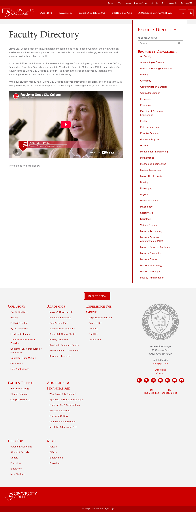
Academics (56, 306)
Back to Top (96, 296)
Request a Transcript (60, 356)
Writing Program (148, 225)
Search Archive (147, 38)
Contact (160, 373)
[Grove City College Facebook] (139, 380)
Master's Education (150, 259)
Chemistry (145, 80)
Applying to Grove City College (66, 399)
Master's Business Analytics (155, 247)
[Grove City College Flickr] (174, 380)
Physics (144, 194)
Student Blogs (169, 392)
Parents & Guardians (21, 446)
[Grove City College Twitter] (146, 380)
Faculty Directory (58, 339)
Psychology (146, 206)
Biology (144, 74)
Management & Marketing (154, 151)
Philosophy (146, 188)
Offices (53, 452)
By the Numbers (19, 328)
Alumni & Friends (19, 452)
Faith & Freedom (19, 323)
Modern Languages (150, 170)
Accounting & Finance (152, 62)
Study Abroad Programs (62, 328)
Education (145, 105)
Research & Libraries (60, 317)
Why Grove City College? (62, 394)
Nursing (144, 182)
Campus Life (95, 323)
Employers (16, 468)
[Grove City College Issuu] (167, 380)
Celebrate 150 (186, 3)
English (144, 121)
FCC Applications (19, 369)
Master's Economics (150, 253)
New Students (17, 474)
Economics (146, 99)
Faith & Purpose (21, 383)
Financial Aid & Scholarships (64, 405)
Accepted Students (59, 410)
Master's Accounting (151, 231)
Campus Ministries (20, 399)
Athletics (154, 3)
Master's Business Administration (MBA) (151, 239)
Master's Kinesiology (151, 265)
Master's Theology (150, 271)
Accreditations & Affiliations (64, 350)
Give (164, 3)
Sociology (145, 219)
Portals (53, 446)
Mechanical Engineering (153, 163)
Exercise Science (149, 133)
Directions (160, 369)
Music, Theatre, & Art (151, 176)
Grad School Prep (58, 323)
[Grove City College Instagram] (153, 380)
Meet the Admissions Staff (63, 427)
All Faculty (146, 56)
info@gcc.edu (160, 363)
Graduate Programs (150, 139)
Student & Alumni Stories (62, 334)
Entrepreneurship (149, 127)
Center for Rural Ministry (23, 358)
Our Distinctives (18, 312)
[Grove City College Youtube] (160, 380)
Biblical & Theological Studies (156, 68)
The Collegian (151, 392)
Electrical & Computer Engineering (152, 113)
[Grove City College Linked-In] (181, 380)
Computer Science (150, 93)
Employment (56, 457)
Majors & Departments (61, 312)
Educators (15, 463)
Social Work (146, 212)
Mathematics (147, 157)
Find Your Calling (19, 388)
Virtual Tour (95, 339)
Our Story (16, 306)
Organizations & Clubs (100, 317)
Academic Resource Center (64, 345)
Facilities (93, 334)
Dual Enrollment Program (62, 421)
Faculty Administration (152, 277)
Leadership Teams (20, 334)
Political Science (149, 200)
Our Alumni (16, 363)
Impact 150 (173, 3)
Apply (128, 3)
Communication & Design (154, 86)
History (144, 145)
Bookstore (54, 463)
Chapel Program (19, 394)
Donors (14, 457)
